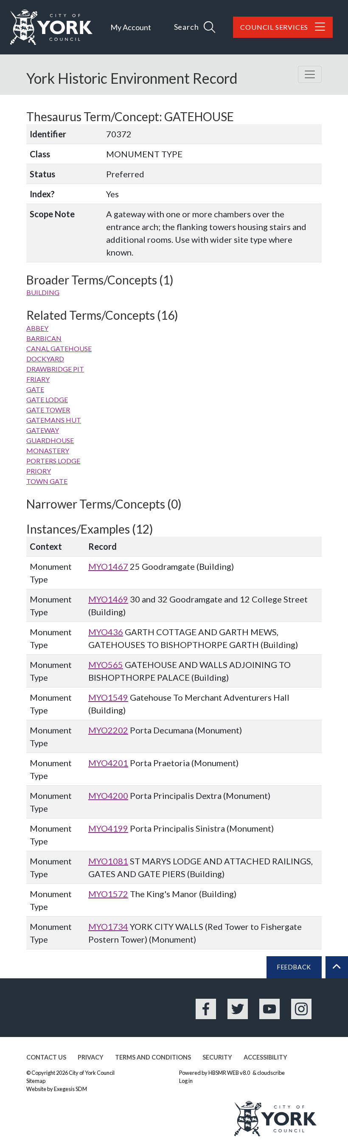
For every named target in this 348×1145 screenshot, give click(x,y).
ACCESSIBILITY (265, 1057)
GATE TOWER (48, 410)
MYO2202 (108, 730)
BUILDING (42, 292)
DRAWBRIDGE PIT (55, 369)
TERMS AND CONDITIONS (153, 1057)
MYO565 (105, 664)
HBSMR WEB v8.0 (229, 1072)
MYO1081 (108, 861)
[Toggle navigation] (310, 74)
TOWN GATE (46, 481)
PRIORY (38, 471)
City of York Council (92, 1072)
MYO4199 (108, 828)
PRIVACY (91, 1057)
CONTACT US (46, 1057)
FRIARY (38, 379)
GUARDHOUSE (50, 440)
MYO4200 (108, 795)
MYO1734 (108, 926)
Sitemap (35, 1080)
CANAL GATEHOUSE (59, 348)
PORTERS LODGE (53, 461)
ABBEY (37, 328)
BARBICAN (44, 338)
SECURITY (217, 1057)
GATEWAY (42, 430)
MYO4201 (108, 763)
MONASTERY (47, 450)
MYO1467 (108, 566)
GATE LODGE (47, 399)
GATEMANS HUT (53, 420)
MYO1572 (108, 894)
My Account (130, 27)
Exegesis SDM (70, 1088)
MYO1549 (108, 697)
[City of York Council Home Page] (51, 27)
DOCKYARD (45, 359)
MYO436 (105, 632)
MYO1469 (108, 599)
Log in (186, 1080)
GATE (35, 389)
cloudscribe (271, 1072)
